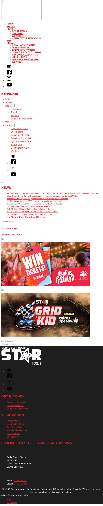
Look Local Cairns (23, 45)
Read (10, 29)
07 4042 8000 (20, 480)
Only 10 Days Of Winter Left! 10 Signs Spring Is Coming (30, 209)
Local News (19, 31)
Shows (11, 26)
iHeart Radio (12, 503)
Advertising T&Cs (15, 427)
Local (10, 43)
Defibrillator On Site (25, 59)
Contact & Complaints (17, 402)
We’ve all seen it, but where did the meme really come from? (32, 211)
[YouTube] (9, 86)
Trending (17, 33)
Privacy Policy (13, 421)
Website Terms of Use (17, 430)
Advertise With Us (15, 405)
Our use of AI (13, 437)
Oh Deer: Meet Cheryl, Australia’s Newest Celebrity (28, 206)
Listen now (8, 94)
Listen (10, 24)
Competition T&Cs (15, 424)
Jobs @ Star (19, 57)
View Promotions (11, 235)
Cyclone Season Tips (25, 55)
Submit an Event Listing (26, 52)
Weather (17, 36)
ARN (9, 500)
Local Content (13, 433)
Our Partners (21, 48)
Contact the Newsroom (26, 38)
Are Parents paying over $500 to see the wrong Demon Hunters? (34, 201)
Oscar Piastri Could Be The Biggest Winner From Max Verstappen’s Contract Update (42, 196)
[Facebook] (9, 74)
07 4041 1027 (20, 484)
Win (9, 41)
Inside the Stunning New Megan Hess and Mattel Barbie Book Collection (37, 199)
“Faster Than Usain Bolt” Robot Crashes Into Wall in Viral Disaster (34, 204)
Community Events (23, 50)
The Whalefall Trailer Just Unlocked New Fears (27, 217)
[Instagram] (9, 80)
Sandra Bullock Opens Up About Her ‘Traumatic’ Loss (29, 214)
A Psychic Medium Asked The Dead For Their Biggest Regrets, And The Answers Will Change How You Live (52, 193)
